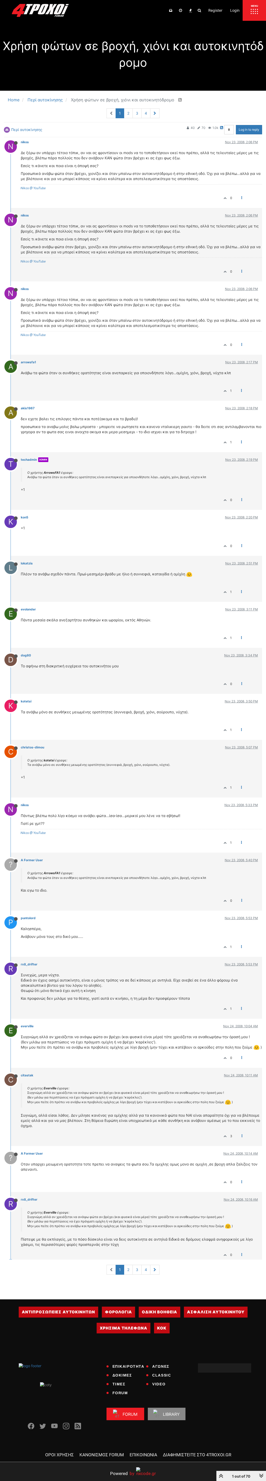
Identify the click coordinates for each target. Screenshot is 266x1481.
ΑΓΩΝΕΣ (160, 1366)
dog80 (26, 655)
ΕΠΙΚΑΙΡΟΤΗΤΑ (128, 1366)
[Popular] (190, 10)
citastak (27, 1075)
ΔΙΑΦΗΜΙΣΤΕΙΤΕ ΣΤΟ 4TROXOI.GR (197, 1454)
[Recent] (180, 10)
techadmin (29, 460)
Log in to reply (249, 129)
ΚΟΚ (162, 1328)
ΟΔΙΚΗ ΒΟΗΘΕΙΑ (159, 1311)
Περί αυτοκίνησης (26, 129)
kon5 (24, 517)
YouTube (39, 188)
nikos (25, 142)
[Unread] (171, 10)
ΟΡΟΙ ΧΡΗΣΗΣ (59, 1454)
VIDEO (158, 1384)
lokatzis (27, 563)
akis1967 (28, 408)
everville (27, 1026)
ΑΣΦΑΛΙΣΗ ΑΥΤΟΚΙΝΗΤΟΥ (215, 1311)
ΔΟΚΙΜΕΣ (122, 1375)
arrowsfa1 (28, 362)
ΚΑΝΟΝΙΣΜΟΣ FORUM (101, 1454)
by (122, 1473)
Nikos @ (26, 188)
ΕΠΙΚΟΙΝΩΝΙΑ (143, 1454)
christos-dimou (32, 747)
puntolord (28, 918)
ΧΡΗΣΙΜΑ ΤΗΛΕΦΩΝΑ (123, 1328)
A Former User (32, 860)
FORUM (120, 1393)
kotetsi (26, 701)
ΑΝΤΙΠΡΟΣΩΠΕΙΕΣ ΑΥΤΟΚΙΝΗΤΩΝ (58, 1311)
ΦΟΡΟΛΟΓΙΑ (118, 1311)
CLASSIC (161, 1375)
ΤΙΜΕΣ (118, 1384)
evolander (28, 609)
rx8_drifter (29, 964)
